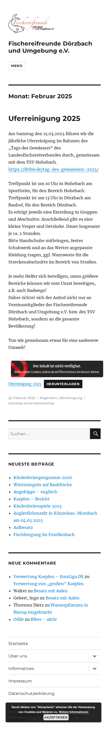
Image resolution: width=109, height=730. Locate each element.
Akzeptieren (55, 717)
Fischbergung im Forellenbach (44, 534)
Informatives (21, 668)
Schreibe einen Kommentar (31, 403)
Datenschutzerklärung (31, 693)
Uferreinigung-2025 (24, 384)
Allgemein (48, 398)
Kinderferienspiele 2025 (37, 506)
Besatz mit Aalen (51, 590)
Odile (18, 619)
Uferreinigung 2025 (44, 118)
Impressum (20, 681)
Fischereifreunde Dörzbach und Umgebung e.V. (50, 47)
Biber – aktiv (44, 619)
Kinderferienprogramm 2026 (42, 477)
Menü (16, 66)
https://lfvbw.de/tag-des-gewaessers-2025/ (53, 169)
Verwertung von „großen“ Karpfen (48, 583)
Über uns (17, 656)
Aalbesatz (23, 527)
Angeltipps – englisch (35, 491)
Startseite (18, 643)
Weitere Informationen (73, 712)
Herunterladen (63, 384)
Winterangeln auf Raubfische (42, 484)
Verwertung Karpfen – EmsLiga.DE (48, 576)
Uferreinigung (70, 398)
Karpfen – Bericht (31, 498)
